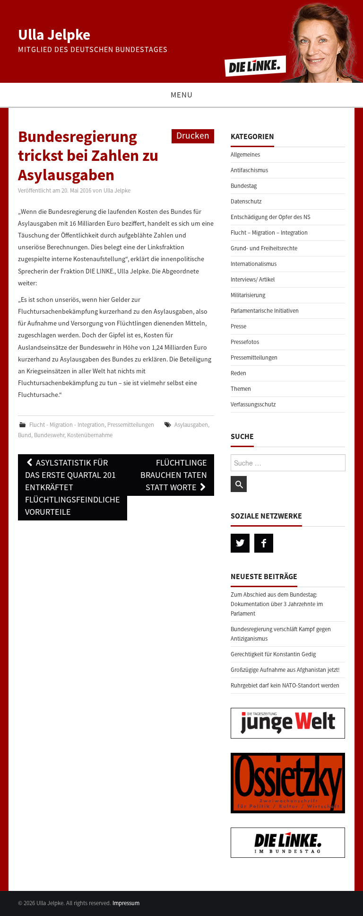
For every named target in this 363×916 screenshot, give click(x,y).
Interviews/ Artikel (253, 279)
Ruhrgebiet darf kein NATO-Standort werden (285, 685)
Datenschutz (246, 201)
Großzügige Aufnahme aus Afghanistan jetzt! (285, 669)
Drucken (192, 135)
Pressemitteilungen (130, 424)
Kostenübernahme (89, 435)
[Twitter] (240, 543)
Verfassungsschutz (253, 404)
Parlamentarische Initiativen (265, 310)
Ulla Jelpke (54, 34)
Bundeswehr (49, 435)
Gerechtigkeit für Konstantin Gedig (273, 654)
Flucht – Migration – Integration (269, 232)
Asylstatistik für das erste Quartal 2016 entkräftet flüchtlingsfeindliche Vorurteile (72, 487)
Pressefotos (245, 341)
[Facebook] (263, 543)
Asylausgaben (191, 424)
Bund (24, 435)
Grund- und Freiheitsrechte (264, 248)
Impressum (125, 903)
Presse (238, 326)
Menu (182, 94)
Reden (238, 373)
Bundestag (244, 185)
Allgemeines (245, 154)
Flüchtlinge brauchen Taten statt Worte (173, 475)
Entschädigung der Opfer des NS (271, 216)
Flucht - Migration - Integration (66, 424)
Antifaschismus (249, 170)
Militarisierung (248, 295)
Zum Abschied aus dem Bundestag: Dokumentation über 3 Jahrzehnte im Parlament (277, 604)
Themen (241, 388)
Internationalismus (254, 263)
